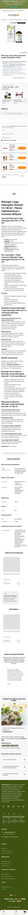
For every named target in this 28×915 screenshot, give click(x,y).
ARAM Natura (4, 19)
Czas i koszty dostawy (6, 876)
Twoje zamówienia (6, 861)
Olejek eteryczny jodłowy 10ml (11, 156)
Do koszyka (18, 583)
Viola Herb (24, 52)
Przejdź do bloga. (7, 731)
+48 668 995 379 (9, 745)
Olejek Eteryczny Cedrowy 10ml (11, 166)
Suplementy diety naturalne (15, 19)
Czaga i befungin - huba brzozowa (10, 88)
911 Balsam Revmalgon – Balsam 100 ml (12, 147)
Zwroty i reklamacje (6, 853)
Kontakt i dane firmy (6, 887)
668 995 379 (22, 10)
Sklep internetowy (13, 907)
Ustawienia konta (5, 863)
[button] (14, 759)
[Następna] (26, 4)
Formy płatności (5, 874)
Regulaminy (4, 848)
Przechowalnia (5, 866)
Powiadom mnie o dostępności (15, 113)
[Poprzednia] (1, 4)
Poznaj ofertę (13, 7)
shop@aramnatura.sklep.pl (10, 10)
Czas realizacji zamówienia (8, 878)
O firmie (3, 889)
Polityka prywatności (6, 851)
